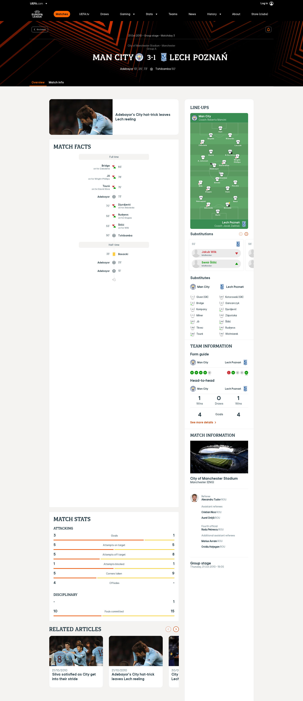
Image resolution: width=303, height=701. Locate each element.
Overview (38, 82)
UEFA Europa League (37, 14)
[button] (127, 14)
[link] (61, 14)
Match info (56, 82)
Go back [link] (41, 29)
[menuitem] (63, 14)
